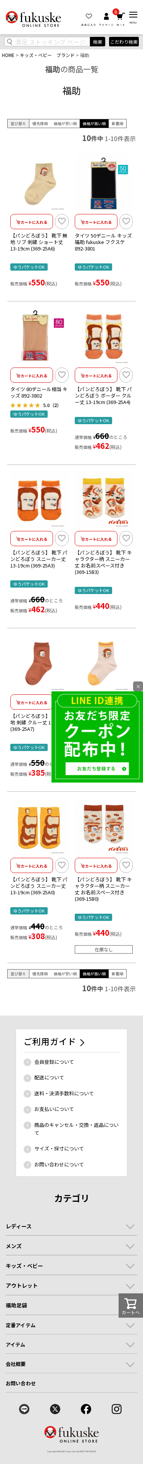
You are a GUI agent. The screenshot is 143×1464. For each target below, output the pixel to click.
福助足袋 (16, 1305)
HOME (8, 55)
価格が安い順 (65, 123)
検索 (97, 41)
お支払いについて (54, 1108)
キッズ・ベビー (24, 1265)
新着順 (117, 123)
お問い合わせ (21, 1383)
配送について (49, 1077)
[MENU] (133, 14)
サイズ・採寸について (59, 1148)
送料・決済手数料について (64, 1093)
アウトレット (22, 1285)
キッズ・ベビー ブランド (47, 55)
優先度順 (40, 123)
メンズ (14, 1246)
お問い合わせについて (59, 1164)
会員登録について (54, 1061)
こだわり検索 (124, 41)
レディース (19, 1226)
